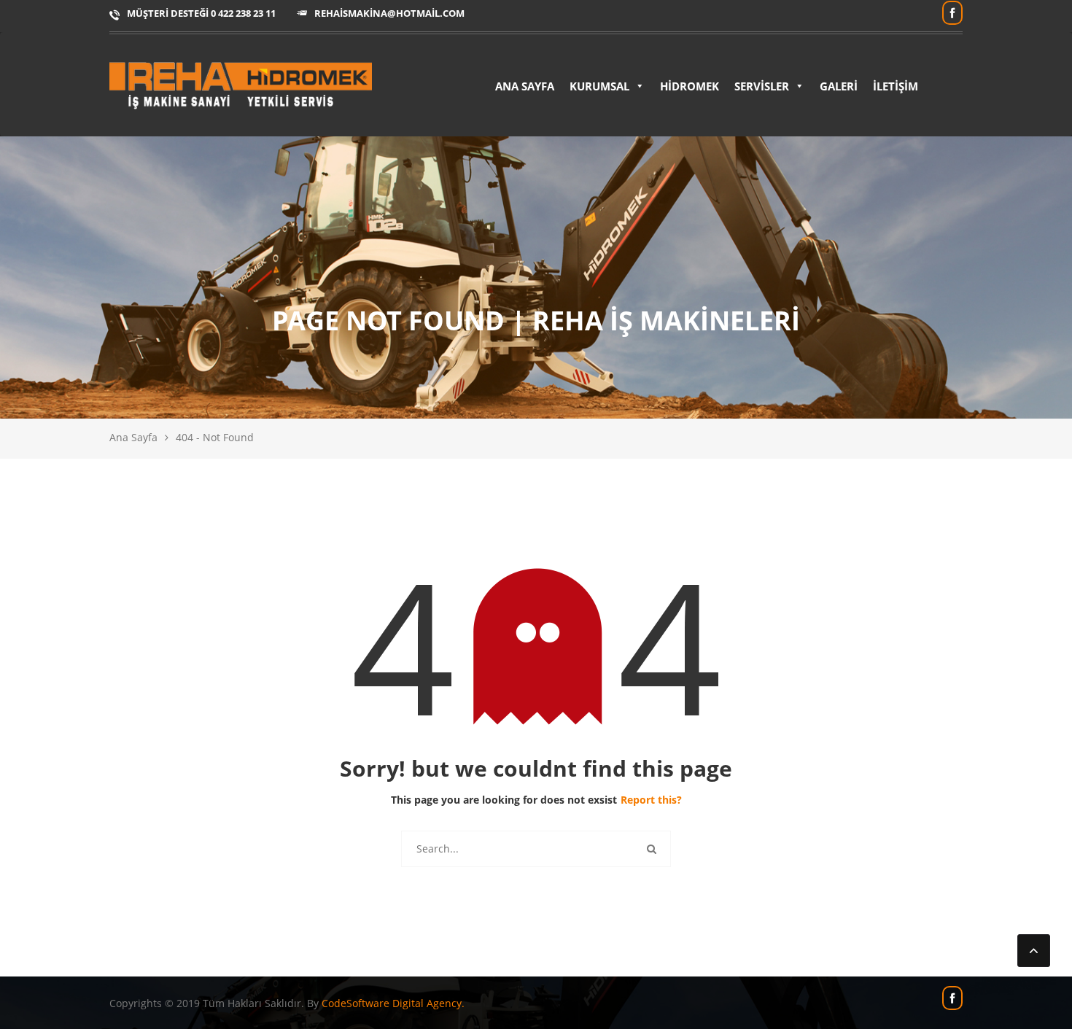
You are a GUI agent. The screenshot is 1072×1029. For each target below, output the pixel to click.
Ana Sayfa (133, 437)
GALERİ (839, 86)
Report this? (651, 800)
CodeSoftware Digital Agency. (393, 1003)
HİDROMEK (689, 86)
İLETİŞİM (895, 86)
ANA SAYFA (524, 86)
